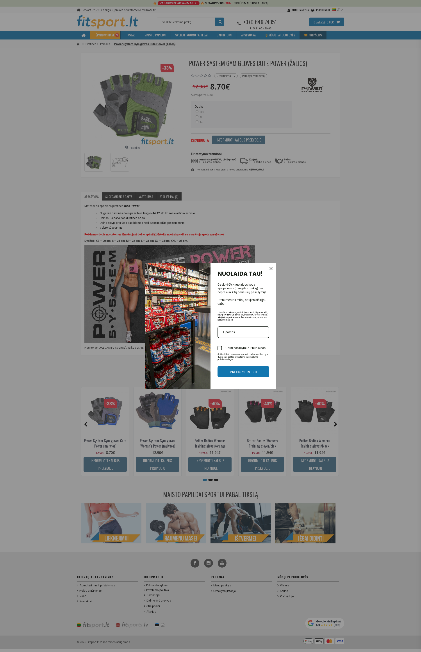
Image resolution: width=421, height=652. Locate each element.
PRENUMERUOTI (243, 372)
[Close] (271, 268)
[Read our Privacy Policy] (266, 355)
